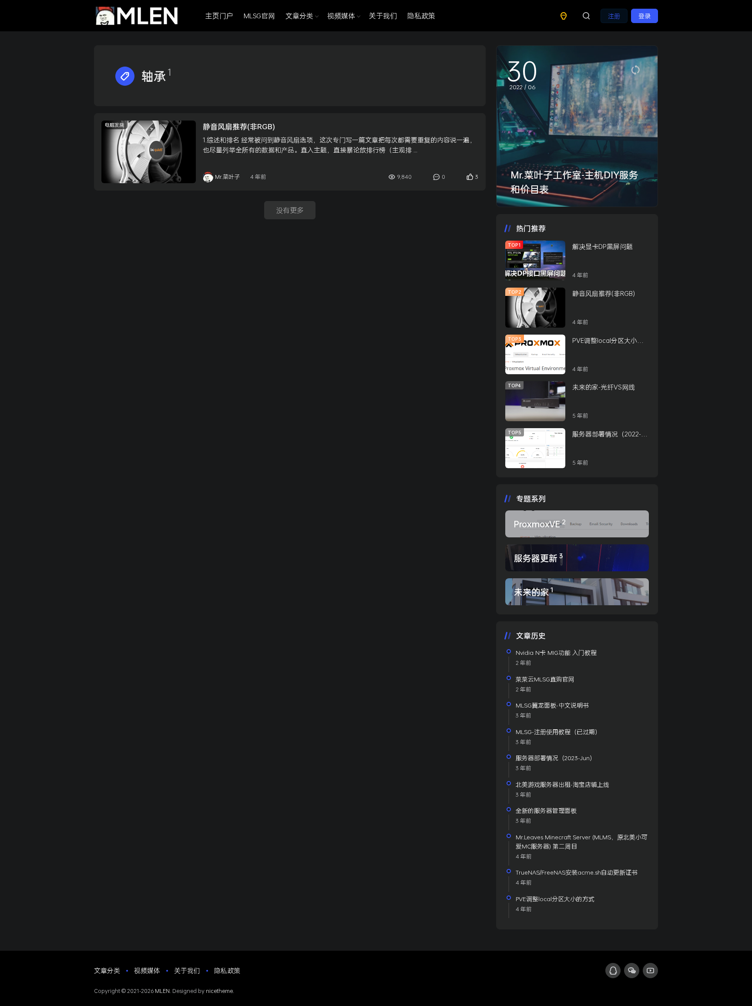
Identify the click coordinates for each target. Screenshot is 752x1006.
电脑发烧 (114, 124)
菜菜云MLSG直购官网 (545, 679)
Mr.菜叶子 (227, 177)
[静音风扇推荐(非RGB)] (148, 152)
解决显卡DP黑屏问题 (602, 246)
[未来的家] (577, 591)
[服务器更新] (577, 557)
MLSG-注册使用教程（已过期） (558, 732)
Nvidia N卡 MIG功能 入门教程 (556, 652)
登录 (644, 16)
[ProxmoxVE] (577, 523)
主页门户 (219, 15)
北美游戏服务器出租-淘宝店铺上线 (562, 784)
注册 (614, 16)
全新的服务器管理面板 (546, 810)
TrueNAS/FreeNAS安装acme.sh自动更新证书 (577, 872)
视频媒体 (341, 15)
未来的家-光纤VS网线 (603, 386)
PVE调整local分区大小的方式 (608, 340)
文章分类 (299, 15)
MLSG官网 (259, 15)
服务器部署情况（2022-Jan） (606, 434)
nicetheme (219, 991)
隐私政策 (421, 15)
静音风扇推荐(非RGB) (239, 126)
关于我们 (383, 15)
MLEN (162, 991)
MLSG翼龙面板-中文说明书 (552, 705)
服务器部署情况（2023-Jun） (556, 758)
